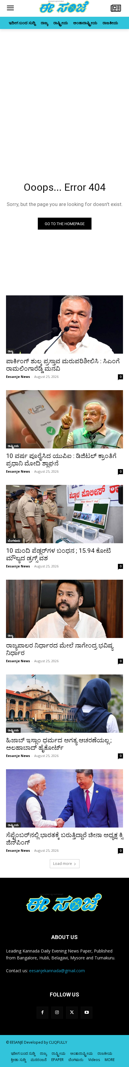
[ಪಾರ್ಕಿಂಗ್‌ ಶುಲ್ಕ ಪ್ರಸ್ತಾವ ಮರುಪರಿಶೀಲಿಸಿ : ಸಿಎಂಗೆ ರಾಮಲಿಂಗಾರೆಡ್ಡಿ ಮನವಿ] (64, 324)
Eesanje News (18, 376)
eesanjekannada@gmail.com (57, 970)
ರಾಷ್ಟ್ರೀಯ (13, 446)
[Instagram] (57, 1012)
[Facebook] (42, 1012)
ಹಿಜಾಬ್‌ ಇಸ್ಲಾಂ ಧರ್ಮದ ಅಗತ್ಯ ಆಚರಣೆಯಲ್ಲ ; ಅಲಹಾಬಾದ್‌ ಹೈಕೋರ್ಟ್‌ (59, 744)
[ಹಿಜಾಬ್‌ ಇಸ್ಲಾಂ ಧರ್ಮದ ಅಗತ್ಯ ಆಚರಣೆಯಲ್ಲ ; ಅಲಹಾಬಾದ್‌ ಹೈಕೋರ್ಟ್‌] (64, 703)
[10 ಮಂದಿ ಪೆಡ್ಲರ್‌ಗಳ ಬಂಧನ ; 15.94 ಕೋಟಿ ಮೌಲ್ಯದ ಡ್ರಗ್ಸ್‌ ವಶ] (64, 514)
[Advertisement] (64, 96)
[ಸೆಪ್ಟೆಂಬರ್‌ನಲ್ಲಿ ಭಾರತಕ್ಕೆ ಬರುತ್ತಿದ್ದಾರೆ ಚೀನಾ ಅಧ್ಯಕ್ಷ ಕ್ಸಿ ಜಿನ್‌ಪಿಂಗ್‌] (64, 798)
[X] (72, 1012)
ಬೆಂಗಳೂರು (14, 540)
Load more (62, 863)
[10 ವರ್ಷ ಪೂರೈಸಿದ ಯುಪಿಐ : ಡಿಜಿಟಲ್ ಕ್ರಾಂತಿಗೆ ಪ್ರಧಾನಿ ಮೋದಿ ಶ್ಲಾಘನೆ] (64, 419)
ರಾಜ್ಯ (10, 351)
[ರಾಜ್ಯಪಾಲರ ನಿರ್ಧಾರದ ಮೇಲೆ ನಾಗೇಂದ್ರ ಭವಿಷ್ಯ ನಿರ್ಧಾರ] (64, 609)
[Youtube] (86, 1012)
